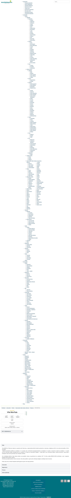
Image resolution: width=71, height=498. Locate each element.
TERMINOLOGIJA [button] (38, 486)
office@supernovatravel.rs (8, 485)
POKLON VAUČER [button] (38, 492)
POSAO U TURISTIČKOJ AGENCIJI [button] (38, 490)
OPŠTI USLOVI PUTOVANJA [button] (38, 482)
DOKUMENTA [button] (38, 480)
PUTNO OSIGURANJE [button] (38, 484)
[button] (35, 445)
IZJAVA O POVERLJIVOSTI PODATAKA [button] (38, 488)
